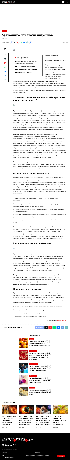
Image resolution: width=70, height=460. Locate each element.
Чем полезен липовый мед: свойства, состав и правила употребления (59, 420)
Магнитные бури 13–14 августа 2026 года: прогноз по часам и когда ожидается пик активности (26, 420)
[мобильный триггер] (66, 1)
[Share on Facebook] (11, 42)
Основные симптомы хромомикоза (26, 66)
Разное (35, 351)
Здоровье (4, 31)
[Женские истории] (8, 1)
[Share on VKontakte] (24, 42)
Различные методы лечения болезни (27, 69)
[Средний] (11, 445)
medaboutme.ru (61, 321)
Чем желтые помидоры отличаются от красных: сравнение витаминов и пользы (39, 343)
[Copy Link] (27, 42)
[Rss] (16, 445)
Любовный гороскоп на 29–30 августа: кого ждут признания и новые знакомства (39, 380)
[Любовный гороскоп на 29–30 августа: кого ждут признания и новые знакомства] (23, 379)
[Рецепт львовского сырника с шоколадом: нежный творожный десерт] (23, 391)
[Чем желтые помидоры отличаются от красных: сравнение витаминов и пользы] (23, 343)
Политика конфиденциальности (35, 455)
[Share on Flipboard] (17, 42)
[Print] (30, 42)
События (35, 363)
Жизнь (31, 351)
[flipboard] (13, 445)
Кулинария (32, 387)
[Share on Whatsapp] (20, 42)
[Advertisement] (35, 16)
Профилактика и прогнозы (24, 72)
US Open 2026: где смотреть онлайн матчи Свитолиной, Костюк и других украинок (38, 368)
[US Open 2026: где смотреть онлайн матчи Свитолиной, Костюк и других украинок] (23, 368)
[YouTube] (5, 445)
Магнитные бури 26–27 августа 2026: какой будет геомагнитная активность (9, 420)
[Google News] (8, 445)
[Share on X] (14, 42)
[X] (3, 445)
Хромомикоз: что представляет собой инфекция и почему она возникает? (26, 62)
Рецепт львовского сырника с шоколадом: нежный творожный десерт (40, 392)
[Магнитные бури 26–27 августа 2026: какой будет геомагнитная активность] (9, 409)
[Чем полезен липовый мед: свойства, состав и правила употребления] (60, 409)
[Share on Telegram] (5, 75)
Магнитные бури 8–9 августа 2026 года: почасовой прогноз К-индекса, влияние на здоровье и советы (43, 420)
